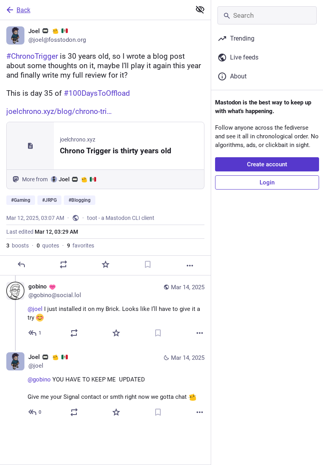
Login (267, 182)
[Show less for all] (200, 9)
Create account (267, 164)
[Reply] (21, 264)
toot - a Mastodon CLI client (120, 218)
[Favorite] (105, 264)
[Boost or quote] (63, 264)
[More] (190, 265)
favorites (80, 245)
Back (23, 10)
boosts (17, 245)
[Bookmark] (147, 264)
